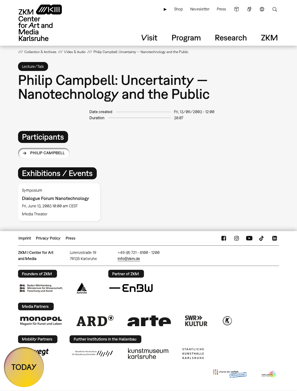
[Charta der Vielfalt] (230, 374)
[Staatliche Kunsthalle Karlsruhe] (193, 353)
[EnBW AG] (131, 288)
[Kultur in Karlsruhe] (227, 320)
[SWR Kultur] (196, 320)
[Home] (46, 23)
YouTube (249, 238)
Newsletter (200, 9)
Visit (149, 37)
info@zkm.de (129, 258)
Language (262, 9)
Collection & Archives (40, 52)
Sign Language (249, 9)
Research (231, 37)
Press (221, 9)
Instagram (236, 238)
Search (274, 9)
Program (186, 37)
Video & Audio (75, 52)
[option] (61, 202)
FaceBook (223, 238)
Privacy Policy (48, 238)
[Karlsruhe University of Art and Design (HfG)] (92, 353)
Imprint (24, 238)
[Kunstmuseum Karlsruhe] (148, 353)
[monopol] (41, 321)
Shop (178, 9)
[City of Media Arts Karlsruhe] (269, 374)
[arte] (149, 320)
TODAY (24, 367)
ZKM (269, 37)
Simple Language (236, 9)
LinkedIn (274, 238)
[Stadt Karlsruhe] (82, 288)
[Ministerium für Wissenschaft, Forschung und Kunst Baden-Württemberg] (41, 288)
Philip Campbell (47, 153)
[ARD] (95, 320)
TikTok (262, 238)
